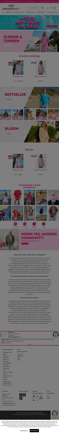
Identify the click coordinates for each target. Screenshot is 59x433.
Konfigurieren (24, 430)
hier (50, 426)
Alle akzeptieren (34, 430)
